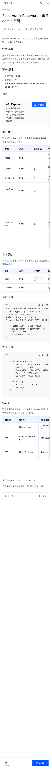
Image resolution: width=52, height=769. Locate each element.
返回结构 (6, 264)
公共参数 (18, 141)
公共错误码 (21, 412)
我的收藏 (38, 29)
